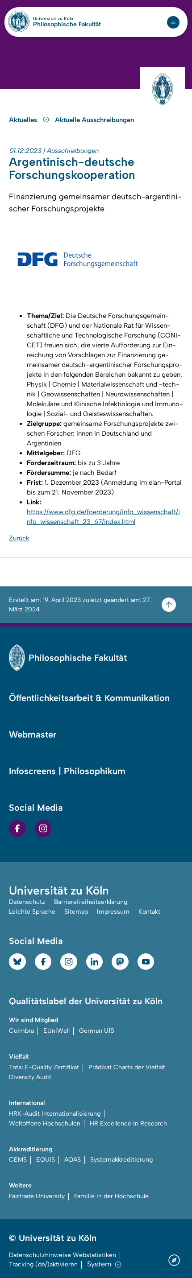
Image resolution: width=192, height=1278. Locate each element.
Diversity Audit (30, 1077)
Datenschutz (27, 902)
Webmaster (32, 734)
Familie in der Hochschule (111, 1196)
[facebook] (17, 828)
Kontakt (149, 911)
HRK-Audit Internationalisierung (54, 1113)
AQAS (72, 1159)
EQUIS (45, 1159)
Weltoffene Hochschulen (44, 1123)
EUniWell (56, 1031)
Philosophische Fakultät (67, 24)
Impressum (113, 911)
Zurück (19, 538)
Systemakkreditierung (121, 1159)
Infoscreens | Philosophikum (67, 771)
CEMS (18, 1159)
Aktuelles (24, 120)
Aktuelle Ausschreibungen (94, 120)
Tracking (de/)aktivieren (43, 1264)
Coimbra (21, 1031)
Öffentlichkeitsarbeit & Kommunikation (89, 698)
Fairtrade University (37, 1196)
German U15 (96, 1031)
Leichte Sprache (32, 911)
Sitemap (76, 911)
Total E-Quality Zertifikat (44, 1067)
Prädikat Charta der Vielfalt (126, 1067)
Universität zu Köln (67, 18)
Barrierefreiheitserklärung (90, 902)
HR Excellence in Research (128, 1123)
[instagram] (43, 828)
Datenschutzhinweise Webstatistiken (62, 1255)
